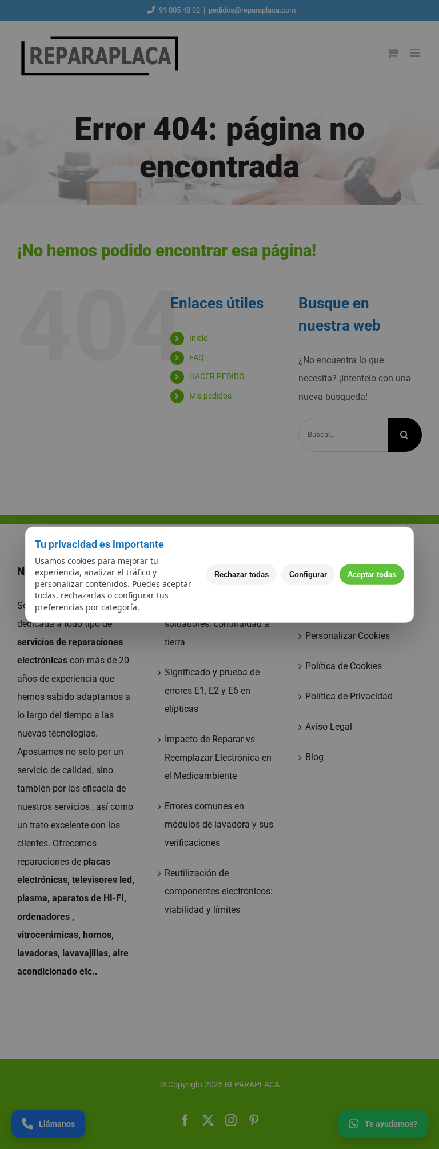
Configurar (308, 574)
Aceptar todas (372, 574)
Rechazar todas (241, 574)
